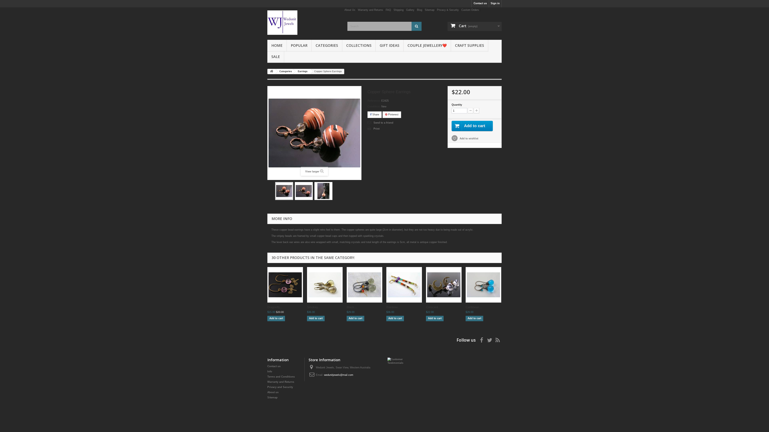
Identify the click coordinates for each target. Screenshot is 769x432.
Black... (351, 307)
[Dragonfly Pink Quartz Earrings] (285, 285)
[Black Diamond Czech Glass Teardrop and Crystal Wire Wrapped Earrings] (364, 285)
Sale (275, 56)
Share (375, 114)
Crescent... (433, 307)
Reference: (373, 100)
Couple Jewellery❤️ (427, 45)
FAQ (388, 9)
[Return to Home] (271, 71)
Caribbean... (473, 307)
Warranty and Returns (370, 9)
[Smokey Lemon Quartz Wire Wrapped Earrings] (325, 285)
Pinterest (393, 114)
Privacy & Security (448, 9)
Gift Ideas (389, 45)
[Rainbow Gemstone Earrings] (404, 285)
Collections (358, 45)
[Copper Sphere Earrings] (284, 191)
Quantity (457, 104)
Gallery (410, 9)
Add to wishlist (468, 138)
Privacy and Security (280, 387)
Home (277, 45)
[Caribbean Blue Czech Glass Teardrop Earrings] (483, 285)
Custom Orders (470, 9)
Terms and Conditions (281, 376)
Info (269, 371)
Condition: (373, 106)
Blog (419, 9)
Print (376, 128)
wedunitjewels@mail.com (338, 374)
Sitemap (429, 9)
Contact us (480, 3)
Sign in (495, 3)
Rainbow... (393, 307)
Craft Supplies (469, 45)
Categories (327, 45)
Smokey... (313, 307)
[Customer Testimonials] (398, 360)
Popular (299, 45)
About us (273, 392)
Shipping (399, 9)
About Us (349, 9)
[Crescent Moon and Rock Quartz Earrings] (444, 285)
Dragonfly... (274, 307)
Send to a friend (383, 122)
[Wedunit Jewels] (304, 22)
